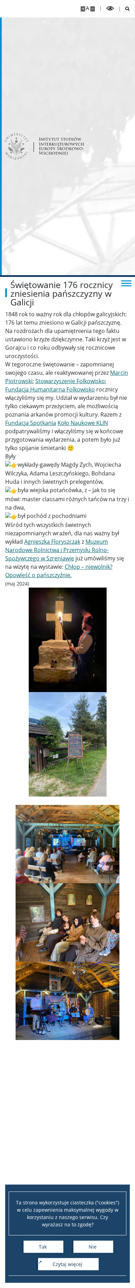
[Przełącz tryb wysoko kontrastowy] (110, 8)
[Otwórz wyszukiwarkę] (124, 9)
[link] (70, 381)
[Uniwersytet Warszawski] (16, 146)
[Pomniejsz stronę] (92, 8)
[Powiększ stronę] (83, 8)
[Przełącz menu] (126, 282)
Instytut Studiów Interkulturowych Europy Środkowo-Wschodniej (61, 146)
